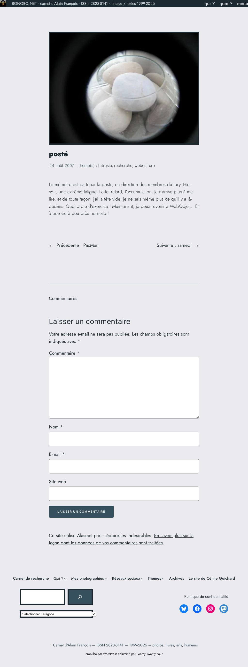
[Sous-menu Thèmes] (163, 578)
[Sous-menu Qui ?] (65, 578)
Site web (57, 481)
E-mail (57, 454)
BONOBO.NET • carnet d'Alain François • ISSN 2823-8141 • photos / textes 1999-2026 (83, 3)
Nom (56, 426)
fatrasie (105, 165)
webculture (144, 165)
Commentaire (64, 353)
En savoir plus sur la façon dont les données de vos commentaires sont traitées (121, 539)
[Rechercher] (80, 597)
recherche (123, 165)
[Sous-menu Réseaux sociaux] (142, 578)
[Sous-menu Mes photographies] (106, 578)
